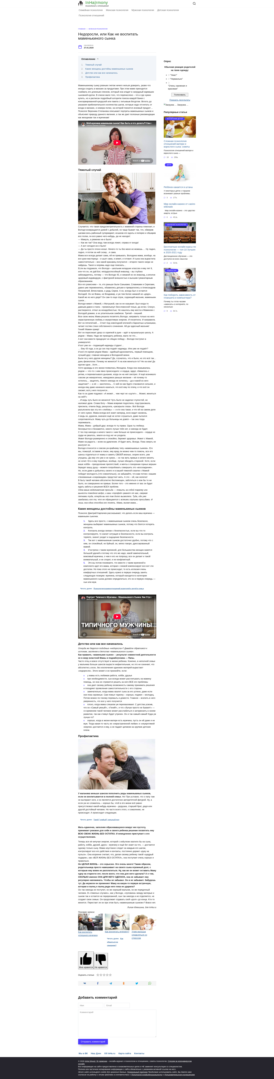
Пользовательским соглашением (179, 1075)
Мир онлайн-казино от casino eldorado (179, 205)
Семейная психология (91, 10)
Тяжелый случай (93, 65)
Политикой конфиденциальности (146, 1075)
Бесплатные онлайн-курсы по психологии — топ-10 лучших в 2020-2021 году (180, 249)
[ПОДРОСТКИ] (180, 290)
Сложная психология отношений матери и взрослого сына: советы (177, 144)
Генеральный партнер (137, 1072)
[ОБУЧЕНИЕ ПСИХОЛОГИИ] (180, 242)
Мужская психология (143, 10)
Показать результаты (179, 100)
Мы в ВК (83, 1053)
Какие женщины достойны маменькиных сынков (109, 69)
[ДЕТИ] (180, 182)
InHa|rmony (96, 2)
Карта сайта (124, 1053)
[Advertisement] (180, 41)
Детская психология (168, 10)
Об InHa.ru (109, 1053)
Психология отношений (91, 15)
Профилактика (92, 77)
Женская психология (117, 10)
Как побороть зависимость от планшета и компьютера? (180, 296)
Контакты (139, 1053)
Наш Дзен (96, 1053)
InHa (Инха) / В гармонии (96, 1061)
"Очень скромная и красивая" (177, 87)
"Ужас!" (173, 75)
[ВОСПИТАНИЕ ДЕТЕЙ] (180, 136)
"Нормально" (176, 79)
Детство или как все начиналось (101, 73)
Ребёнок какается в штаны (178, 187)
